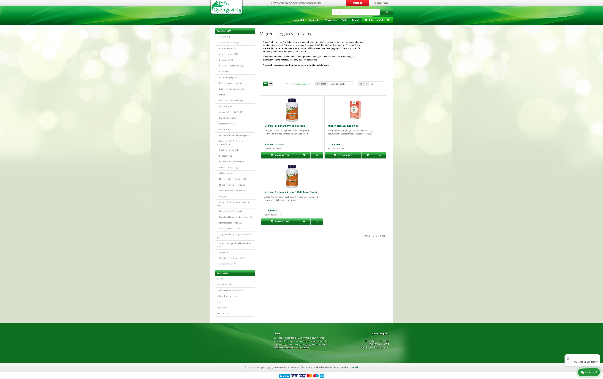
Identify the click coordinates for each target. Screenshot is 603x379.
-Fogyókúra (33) (224, 106)
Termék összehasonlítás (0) (298, 84)
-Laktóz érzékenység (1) (228, 167)
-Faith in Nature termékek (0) (230, 89)
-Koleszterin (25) (225, 156)
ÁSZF (219, 302)
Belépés (357, 2)
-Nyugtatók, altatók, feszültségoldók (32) (233, 204)
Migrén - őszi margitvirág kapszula (284, 125)
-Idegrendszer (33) (226, 123)
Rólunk (355, 19)
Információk (222, 273)
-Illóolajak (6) (223, 129)
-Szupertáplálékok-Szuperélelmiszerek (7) (235, 236)
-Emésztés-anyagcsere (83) (229, 83)
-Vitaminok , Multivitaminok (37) (231, 258)
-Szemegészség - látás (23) (229, 222)
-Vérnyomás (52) (225, 252)
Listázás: (363, 83)
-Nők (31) (221, 196)
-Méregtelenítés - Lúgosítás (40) (231, 179)
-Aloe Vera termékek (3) (228, 42)
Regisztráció (381, 2)
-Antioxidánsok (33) (226, 48)
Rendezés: (321, 83)
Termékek (331, 19)
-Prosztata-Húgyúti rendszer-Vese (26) (234, 217)
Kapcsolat (315, 19)
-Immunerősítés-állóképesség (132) (233, 135)
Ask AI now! (591, 371)
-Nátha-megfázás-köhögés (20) (231, 190)
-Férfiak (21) (223, 94)
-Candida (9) (223, 71)
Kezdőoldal (297, 19)
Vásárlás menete (224, 284)
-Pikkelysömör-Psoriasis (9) (229, 211)
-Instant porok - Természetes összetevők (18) (230, 143)
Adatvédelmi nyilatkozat (228, 296)
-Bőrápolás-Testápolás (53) (230, 65)
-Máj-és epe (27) (225, 173)
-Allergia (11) (223, 36)
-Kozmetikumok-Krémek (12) (230, 161)
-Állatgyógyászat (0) (226, 264)
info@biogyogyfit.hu (377, 347)
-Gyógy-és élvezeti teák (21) (230, 112)
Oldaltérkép (222, 313)
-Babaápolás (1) (225, 60)
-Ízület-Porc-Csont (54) (227, 150)
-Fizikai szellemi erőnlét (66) (230, 100)
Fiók (344, 19)
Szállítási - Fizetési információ (230, 290)
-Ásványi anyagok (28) (227, 54)
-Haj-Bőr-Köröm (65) (226, 118)
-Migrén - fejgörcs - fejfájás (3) (231, 185)
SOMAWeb (354, 367)
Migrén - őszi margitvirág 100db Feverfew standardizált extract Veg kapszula (310, 192)
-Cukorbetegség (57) (227, 77)
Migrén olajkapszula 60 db (343, 125)
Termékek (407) (224, 31)
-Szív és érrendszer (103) (228, 228)
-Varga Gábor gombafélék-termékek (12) (234, 245)
